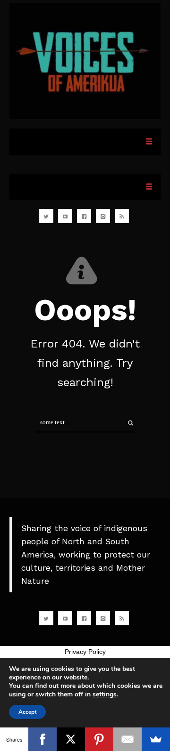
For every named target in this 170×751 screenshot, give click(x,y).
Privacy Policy (85, 651)
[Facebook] (42, 739)
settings (105, 694)
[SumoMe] (156, 739)
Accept (27, 712)
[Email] (127, 739)
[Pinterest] (99, 739)
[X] (71, 739)
